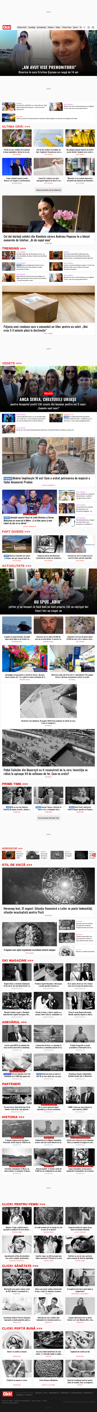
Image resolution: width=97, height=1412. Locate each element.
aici (16, 1397)
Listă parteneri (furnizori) (52, 1384)
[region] (48, 1385)
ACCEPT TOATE (87, 1379)
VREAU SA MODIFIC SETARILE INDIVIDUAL (87, 1386)
